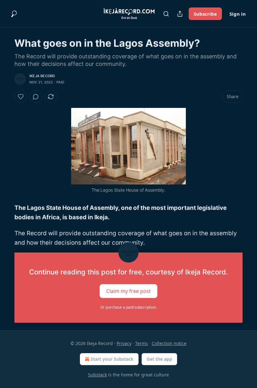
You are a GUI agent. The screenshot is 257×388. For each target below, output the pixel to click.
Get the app (159, 359)
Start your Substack (112, 359)
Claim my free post (128, 291)
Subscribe (205, 14)
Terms (141, 343)
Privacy (124, 343)
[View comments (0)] (35, 96)
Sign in (237, 14)
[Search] (166, 14)
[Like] (20, 96)
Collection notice (169, 343)
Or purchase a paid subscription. (128, 307)
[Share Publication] (180, 14)
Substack (97, 375)
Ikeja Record (42, 76)
